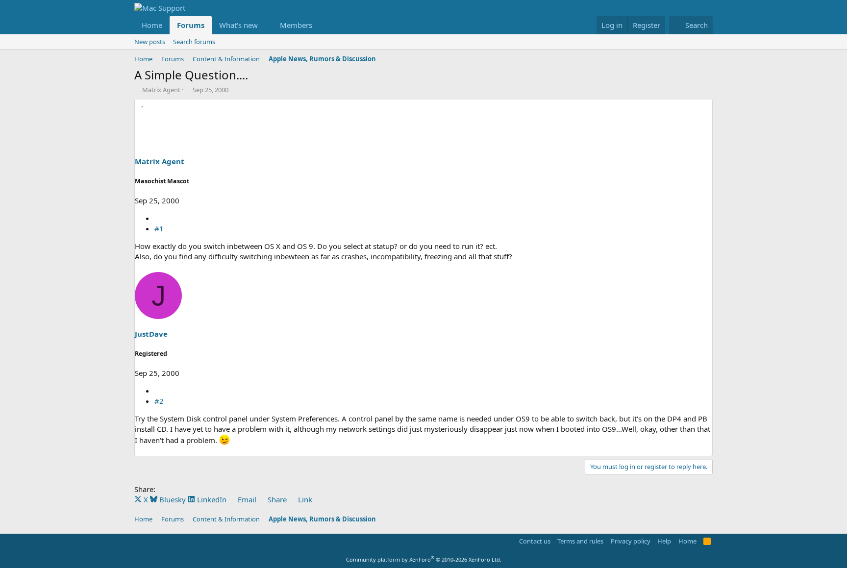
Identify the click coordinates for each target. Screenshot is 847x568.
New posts (149, 41)
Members (296, 25)
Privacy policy (630, 541)
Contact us (534, 541)
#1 (159, 228)
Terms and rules (580, 541)
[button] (266, 25)
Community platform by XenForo (423, 559)
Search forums (194, 41)
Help (664, 541)
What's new (238, 25)
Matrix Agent (161, 89)
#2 (159, 401)
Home (152, 25)
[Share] (158, 218)
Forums (190, 25)
